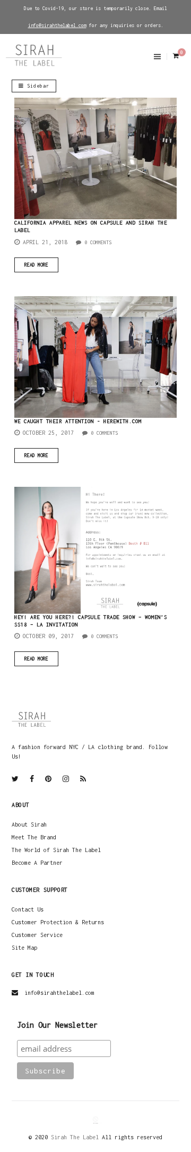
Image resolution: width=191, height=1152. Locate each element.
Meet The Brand (34, 837)
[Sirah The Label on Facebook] (32, 779)
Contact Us (28, 909)
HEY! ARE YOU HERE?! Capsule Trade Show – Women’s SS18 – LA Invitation (90, 620)
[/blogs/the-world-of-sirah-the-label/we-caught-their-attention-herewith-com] (95, 357)
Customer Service (37, 935)
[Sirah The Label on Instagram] (66, 779)
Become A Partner (37, 862)
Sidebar (36, 86)
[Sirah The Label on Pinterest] (48, 779)
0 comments (96, 242)
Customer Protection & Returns (58, 922)
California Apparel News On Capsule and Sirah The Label (90, 226)
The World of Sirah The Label (56, 850)
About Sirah (29, 824)
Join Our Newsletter (57, 1024)
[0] (175, 56)
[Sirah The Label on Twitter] (15, 779)
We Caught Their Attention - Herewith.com (78, 421)
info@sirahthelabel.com (59, 993)
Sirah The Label (75, 1137)
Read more (36, 265)
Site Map (24, 947)
